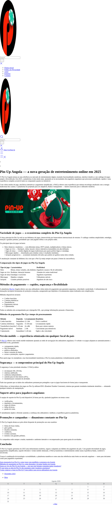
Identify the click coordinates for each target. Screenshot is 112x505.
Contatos (7, 76)
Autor (6, 72)
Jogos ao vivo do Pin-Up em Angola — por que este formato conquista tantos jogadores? (30, 466)
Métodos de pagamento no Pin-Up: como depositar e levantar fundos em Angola (27, 464)
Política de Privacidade (12, 70)
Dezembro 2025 (10, 474)
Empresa (7, 74)
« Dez (55, 504)
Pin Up (11, 289)
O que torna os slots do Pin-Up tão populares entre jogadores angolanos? (25, 468)
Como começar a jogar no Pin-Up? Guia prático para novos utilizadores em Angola (28, 470)
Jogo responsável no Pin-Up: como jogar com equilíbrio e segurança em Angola (27, 462)
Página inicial (9, 68)
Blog (6, 477)
